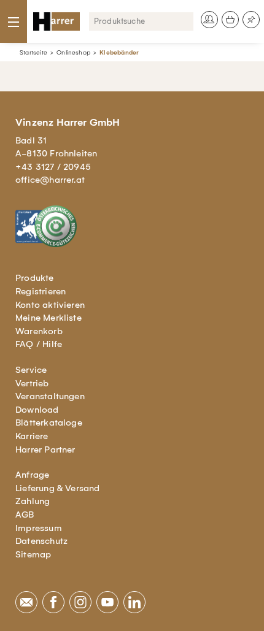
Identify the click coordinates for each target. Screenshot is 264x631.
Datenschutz (41, 540)
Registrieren (40, 291)
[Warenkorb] (230, 19)
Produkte (34, 277)
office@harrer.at (50, 179)
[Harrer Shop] (56, 21)
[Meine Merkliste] (251, 19)
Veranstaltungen (50, 396)
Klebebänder (119, 52)
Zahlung (32, 501)
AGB (24, 514)
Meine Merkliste (48, 317)
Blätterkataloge (48, 422)
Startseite (33, 52)
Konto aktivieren (50, 304)
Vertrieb (32, 383)
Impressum (38, 527)
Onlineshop (73, 52)
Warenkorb (39, 331)
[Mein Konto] (209, 19)
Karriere (32, 436)
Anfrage (32, 474)
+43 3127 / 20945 (53, 166)
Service (31, 369)
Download (37, 409)
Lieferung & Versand (57, 488)
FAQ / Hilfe (38, 344)
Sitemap (33, 554)
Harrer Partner (45, 449)
